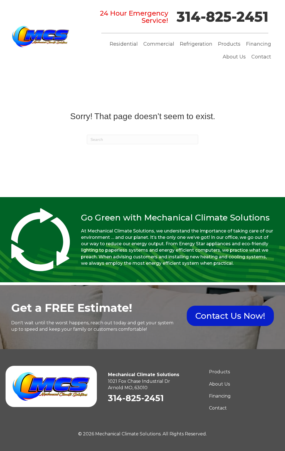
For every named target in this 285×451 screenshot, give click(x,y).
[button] (230, 316)
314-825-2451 (222, 16)
